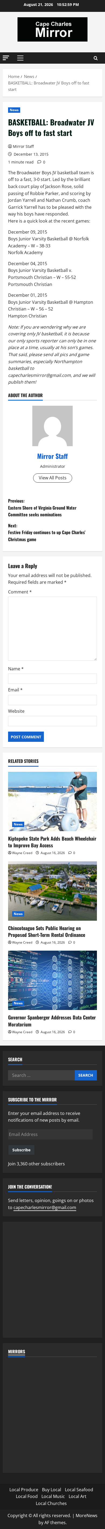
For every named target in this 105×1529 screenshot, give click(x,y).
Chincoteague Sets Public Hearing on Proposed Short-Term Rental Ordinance (46, 931)
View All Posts (52, 478)
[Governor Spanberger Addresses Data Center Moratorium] (52, 980)
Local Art (77, 1496)
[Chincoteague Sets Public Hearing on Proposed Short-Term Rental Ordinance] (52, 891)
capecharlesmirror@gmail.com (44, 1207)
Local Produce (23, 1490)
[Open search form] (96, 58)
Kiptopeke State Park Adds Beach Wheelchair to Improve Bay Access (52, 842)
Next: (46, 532)
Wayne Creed (22, 853)
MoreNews (86, 1515)
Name (16, 669)
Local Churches (51, 1503)
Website (16, 711)
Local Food (27, 1496)
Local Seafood (79, 1490)
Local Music (53, 1496)
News (14, 110)
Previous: (42, 507)
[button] (6, 58)
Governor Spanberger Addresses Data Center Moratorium (52, 1021)
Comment (20, 592)
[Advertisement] (52, 1279)
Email (15, 690)
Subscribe (21, 1149)
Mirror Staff (23, 146)
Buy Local (51, 1490)
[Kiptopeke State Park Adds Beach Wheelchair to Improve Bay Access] (52, 801)
